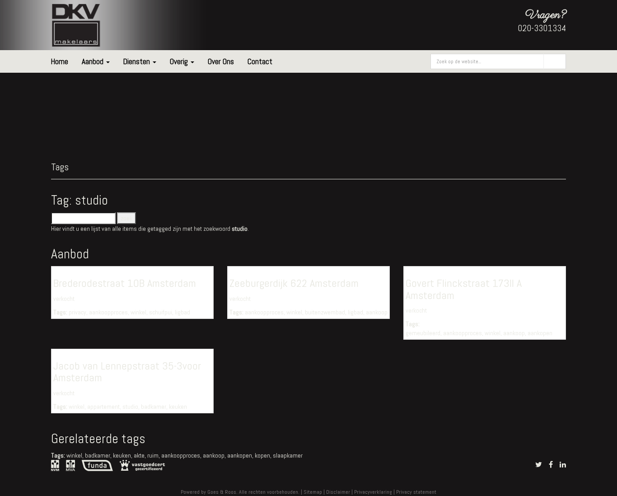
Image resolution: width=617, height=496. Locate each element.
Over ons (221, 61)
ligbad (182, 312)
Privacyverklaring (373, 492)
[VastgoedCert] (142, 464)
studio (130, 406)
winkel (138, 312)
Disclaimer (338, 492)
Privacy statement (416, 492)
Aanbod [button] (93, 61)
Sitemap (313, 492)
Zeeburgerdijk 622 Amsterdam (294, 283)
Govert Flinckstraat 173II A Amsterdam (464, 289)
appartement (103, 406)
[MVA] (70, 465)
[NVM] (55, 465)
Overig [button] (180, 61)
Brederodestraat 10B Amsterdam (124, 283)
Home (59, 61)
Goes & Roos (221, 492)
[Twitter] (538, 464)
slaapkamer (288, 455)
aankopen (540, 333)
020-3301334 (542, 28)
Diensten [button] (137, 61)
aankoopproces (108, 312)
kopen (262, 455)
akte (139, 455)
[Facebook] (551, 464)
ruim (153, 455)
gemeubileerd (423, 333)
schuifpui (160, 312)
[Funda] (97, 465)
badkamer (153, 406)
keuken (178, 406)
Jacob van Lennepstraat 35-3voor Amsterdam (127, 371)
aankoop (377, 312)
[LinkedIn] (563, 464)
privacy (77, 312)
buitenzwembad (325, 312)
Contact (260, 61)
